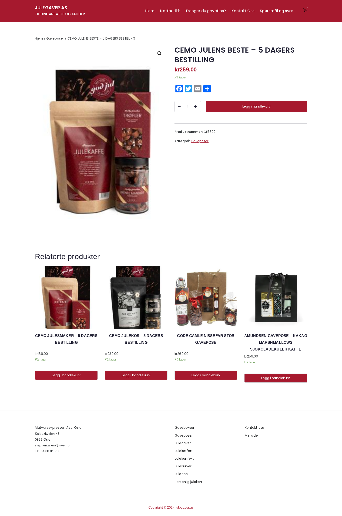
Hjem (150, 10)
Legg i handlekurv (256, 106)
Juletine (181, 474)
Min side (251, 435)
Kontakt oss (254, 427)
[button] (159, 53)
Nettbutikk (170, 10)
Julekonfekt (184, 458)
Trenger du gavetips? (205, 10)
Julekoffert (184, 451)
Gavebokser (184, 427)
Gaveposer (55, 38)
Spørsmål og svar (276, 10)
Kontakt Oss (242, 10)
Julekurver (183, 466)
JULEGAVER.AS (51, 8)
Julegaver (183, 443)
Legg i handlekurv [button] (66, 375)
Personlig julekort (188, 481)
